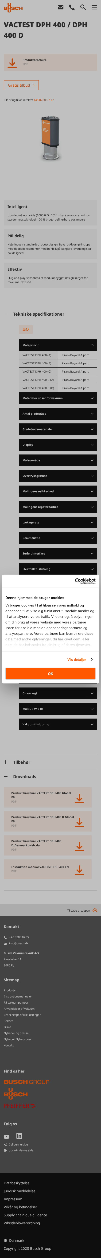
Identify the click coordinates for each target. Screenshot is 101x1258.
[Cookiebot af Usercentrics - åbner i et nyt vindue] (75, 581)
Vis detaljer (76, 659)
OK (50, 674)
